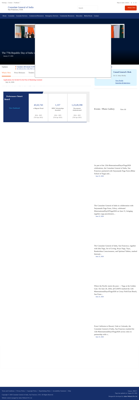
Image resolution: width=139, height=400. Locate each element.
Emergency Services (51, 16)
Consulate (11, 16)
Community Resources (67, 16)
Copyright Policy (32, 391)
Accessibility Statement (59, 391)
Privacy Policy (20, 391)
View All (123, 109)
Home (5, 16)
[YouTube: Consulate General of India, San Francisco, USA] (72, 8)
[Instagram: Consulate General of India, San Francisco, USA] (75, 8)
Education (79, 16)
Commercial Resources (36, 16)
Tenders (31, 73)
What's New (131, 7)
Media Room (88, 16)
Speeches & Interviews (122, 83)
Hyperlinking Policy (45, 391)
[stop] (5, 119)
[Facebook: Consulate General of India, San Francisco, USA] (69, 8)
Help (69, 391)
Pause (11, 67)
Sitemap (4, 2)
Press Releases (19, 73)
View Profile (119, 80)
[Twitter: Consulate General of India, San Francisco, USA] (66, 8)
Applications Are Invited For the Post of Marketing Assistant (22, 80)
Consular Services (21, 16)
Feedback (16, 2)
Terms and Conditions (8, 391)
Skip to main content (123, 2)
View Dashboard (14, 108)
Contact (10, 2)
